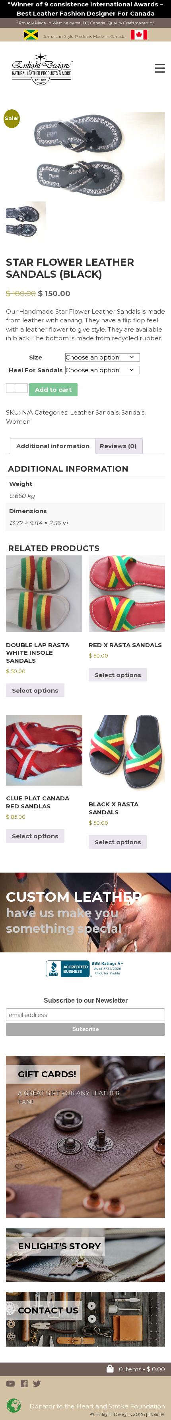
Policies (156, 1414)
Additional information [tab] (52, 446)
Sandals (132, 412)
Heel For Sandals (36, 370)
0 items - (141, 1369)
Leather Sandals (94, 412)
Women (18, 421)
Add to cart (53, 389)
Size (35, 357)
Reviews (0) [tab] (118, 446)
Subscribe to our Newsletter (86, 1000)
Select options (35, 690)
